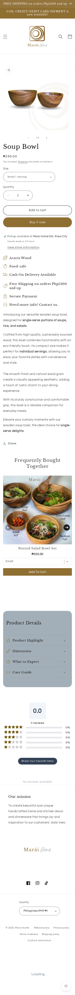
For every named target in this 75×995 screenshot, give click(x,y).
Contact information (39, 940)
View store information (23, 247)
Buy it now (37, 222)
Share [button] (12, 443)
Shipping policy (51, 934)
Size (6, 168)
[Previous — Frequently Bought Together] (8, 527)
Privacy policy (61, 928)
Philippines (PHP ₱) (36, 910)
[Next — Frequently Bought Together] (67, 527)
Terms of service (29, 934)
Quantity (8, 186)
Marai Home (22, 928)
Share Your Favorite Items (37, 761)
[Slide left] (28, 138)
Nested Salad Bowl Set (37, 548)
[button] (5, 36)
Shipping (23, 162)
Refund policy (42, 928)
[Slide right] (46, 138)
